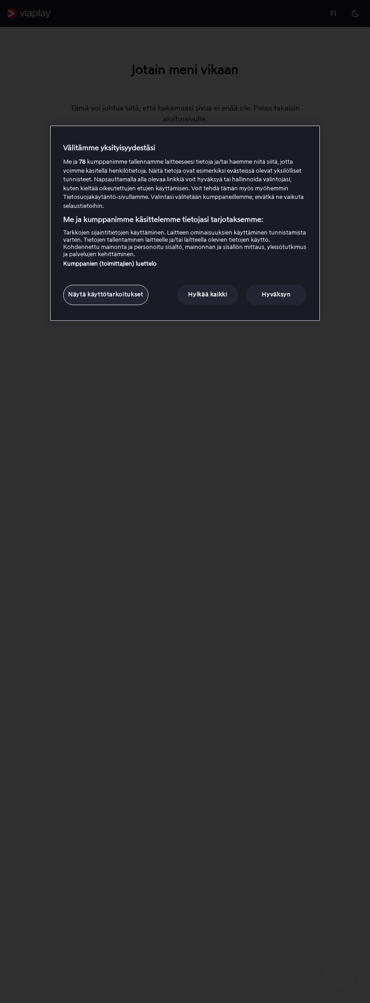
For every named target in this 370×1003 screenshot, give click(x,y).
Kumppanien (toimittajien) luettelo (110, 264)
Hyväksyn (276, 295)
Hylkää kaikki (207, 295)
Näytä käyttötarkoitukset (105, 295)
